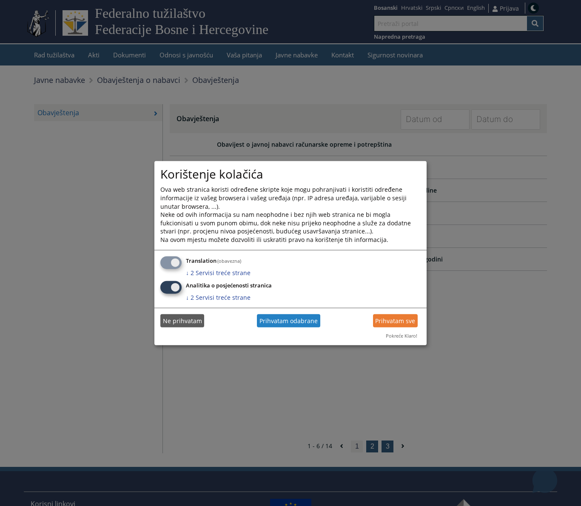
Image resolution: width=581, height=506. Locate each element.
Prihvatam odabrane (288, 321)
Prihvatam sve (395, 321)
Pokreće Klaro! (401, 336)
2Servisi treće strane (218, 272)
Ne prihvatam (182, 321)
